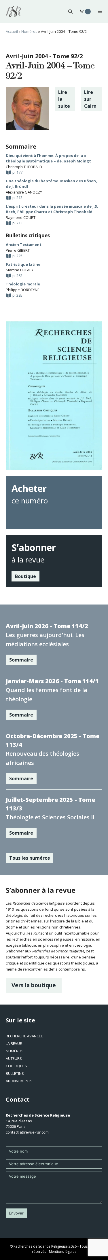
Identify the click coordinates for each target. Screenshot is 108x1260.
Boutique (25, 576)
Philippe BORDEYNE (22, 289)
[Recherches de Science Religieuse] (13, 11)
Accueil (12, 31)
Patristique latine (23, 264)
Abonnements (19, 1080)
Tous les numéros (29, 858)
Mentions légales (62, 1251)
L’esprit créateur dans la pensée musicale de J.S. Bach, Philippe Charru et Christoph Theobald (52, 209)
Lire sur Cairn (90, 99)
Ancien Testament (23, 244)
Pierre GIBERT (18, 250)
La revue (14, 1043)
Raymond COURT (20, 217)
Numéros (29, 31)
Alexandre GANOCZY (24, 192)
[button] (70, 11)
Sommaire (21, 660)
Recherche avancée (24, 1036)
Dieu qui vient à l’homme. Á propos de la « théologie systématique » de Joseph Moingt (48, 158)
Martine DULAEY (19, 269)
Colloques (16, 1065)
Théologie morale (23, 284)
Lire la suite (64, 99)
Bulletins (15, 1073)
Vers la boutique (34, 985)
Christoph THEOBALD (24, 166)
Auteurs (14, 1058)
